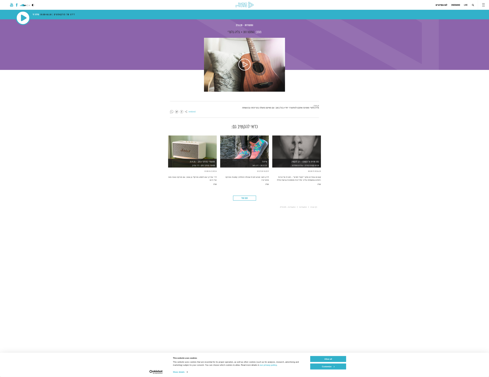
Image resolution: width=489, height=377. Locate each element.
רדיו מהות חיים (244, 5)
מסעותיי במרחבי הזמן (208, 165)
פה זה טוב (263, 165)
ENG (25, 5)
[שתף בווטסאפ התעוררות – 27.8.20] (171, 112)
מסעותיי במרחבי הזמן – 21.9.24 (202, 162)
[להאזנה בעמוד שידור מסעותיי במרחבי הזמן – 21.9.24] (192, 147)
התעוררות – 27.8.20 (244, 25)
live (465, 5)
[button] (483, 4)
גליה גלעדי (234, 32)
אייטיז (264, 162)
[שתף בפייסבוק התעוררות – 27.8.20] (181, 112)
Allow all (328, 359)
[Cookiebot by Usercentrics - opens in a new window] (156, 372)
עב (29, 5)
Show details (179, 372)
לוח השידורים (441, 5)
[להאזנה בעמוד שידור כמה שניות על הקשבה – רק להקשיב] (296, 147)
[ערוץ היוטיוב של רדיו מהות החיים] (11, 5)
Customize (326, 366)
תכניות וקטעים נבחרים (312, 165)
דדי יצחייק (195, 166)
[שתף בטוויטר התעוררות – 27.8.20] (176, 112)
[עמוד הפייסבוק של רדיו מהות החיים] (17, 5)
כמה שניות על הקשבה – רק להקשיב (305, 162)
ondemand (455, 5)
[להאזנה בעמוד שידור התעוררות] (244, 65)
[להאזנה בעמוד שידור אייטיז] (244, 147)
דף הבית (313, 207)
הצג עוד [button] (244, 198)
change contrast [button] (33, 5)
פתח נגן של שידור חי (23, 18)
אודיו (319, 184)
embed (192, 112)
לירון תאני (255, 166)
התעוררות (248, 32)
